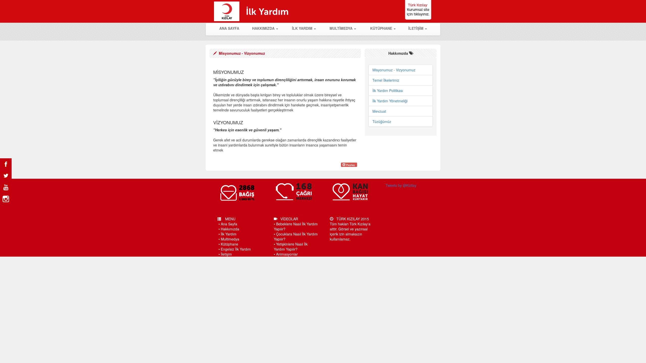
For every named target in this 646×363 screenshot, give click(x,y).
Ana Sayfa (229, 223)
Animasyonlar (287, 254)
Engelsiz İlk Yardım (236, 249)
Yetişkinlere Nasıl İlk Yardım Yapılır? (291, 246)
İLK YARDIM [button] (302, 28)
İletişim (226, 254)
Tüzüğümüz (381, 121)
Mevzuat (379, 111)
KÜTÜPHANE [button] (381, 28)
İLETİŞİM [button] (416, 28)
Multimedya (230, 238)
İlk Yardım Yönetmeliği (390, 100)
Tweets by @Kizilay (401, 185)
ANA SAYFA (232, 28)
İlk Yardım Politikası (387, 90)
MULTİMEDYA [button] (342, 28)
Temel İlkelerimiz (385, 80)
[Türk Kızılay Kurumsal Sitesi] (421, 10)
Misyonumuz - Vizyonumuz (393, 69)
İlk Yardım (228, 233)
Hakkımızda (230, 228)
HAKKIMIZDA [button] (264, 28)
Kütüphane (229, 244)
